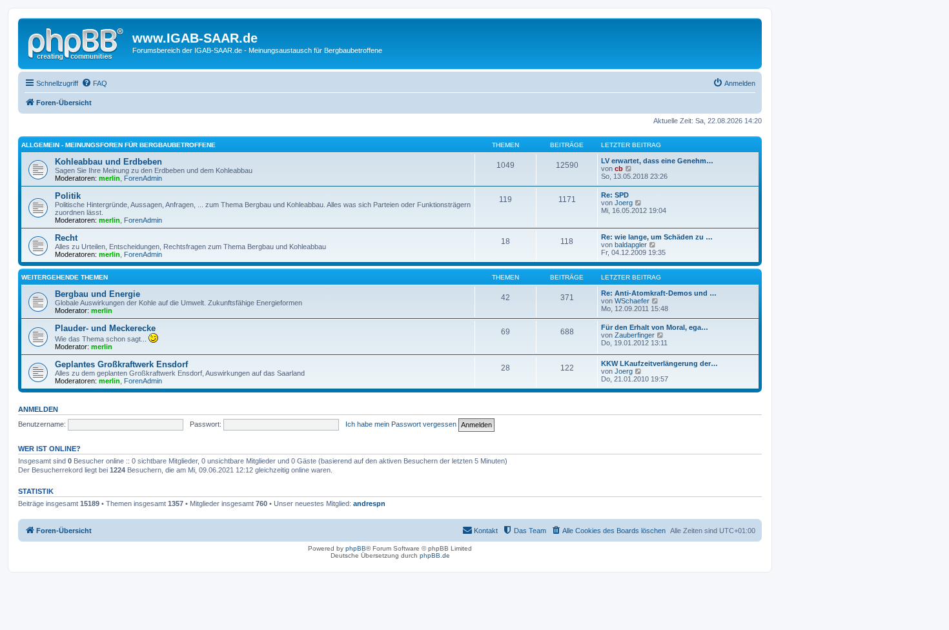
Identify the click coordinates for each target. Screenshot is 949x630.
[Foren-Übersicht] (76, 42)
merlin (109, 178)
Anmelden (38, 409)
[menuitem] (94, 83)
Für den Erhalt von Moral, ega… (654, 327)
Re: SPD (615, 195)
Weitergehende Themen (64, 277)
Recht (66, 238)
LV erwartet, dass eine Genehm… (657, 161)
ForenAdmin (143, 178)
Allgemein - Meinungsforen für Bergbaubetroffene (118, 144)
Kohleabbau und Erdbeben (108, 162)
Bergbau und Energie (97, 294)
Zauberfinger (635, 335)
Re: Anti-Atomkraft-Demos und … (659, 293)
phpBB (355, 548)
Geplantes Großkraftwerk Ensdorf (121, 364)
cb (619, 168)
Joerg (624, 203)
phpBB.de (435, 555)
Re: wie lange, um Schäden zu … (657, 237)
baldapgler (631, 245)
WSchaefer (632, 301)
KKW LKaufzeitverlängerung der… (659, 363)
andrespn (369, 503)
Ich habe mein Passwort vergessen (400, 424)
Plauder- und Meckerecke (105, 328)
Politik (68, 196)
